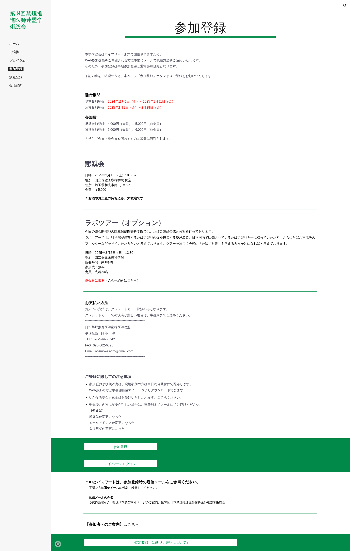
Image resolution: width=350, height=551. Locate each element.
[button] (345, 6)
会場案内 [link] (15, 85)
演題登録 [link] (15, 77)
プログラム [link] (17, 60)
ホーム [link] (14, 44)
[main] (200, 28)
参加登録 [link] (15, 69)
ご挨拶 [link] (14, 52)
